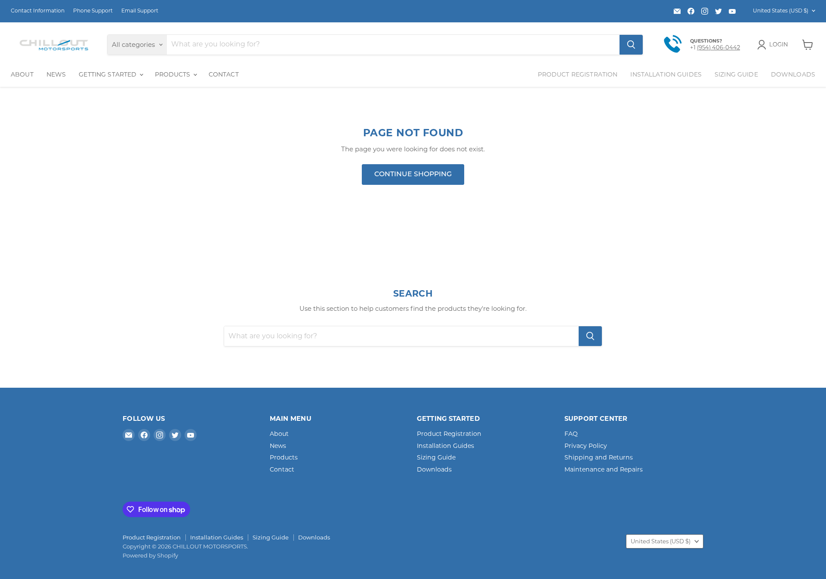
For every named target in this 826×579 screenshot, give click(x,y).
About (279, 434)
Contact (282, 469)
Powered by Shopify (150, 555)
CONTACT (224, 74)
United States (780, 10)
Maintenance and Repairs (603, 469)
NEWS (56, 74)
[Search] (631, 45)
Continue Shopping (413, 174)
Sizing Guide (736, 74)
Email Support (139, 11)
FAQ (571, 434)
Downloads (793, 74)
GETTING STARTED (108, 74)
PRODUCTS (173, 74)
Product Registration (578, 74)
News (278, 446)
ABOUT (22, 74)
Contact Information (38, 11)
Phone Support (93, 11)
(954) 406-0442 (718, 47)
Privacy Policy (585, 446)
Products (284, 457)
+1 (693, 47)
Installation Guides (666, 74)
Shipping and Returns (598, 457)
